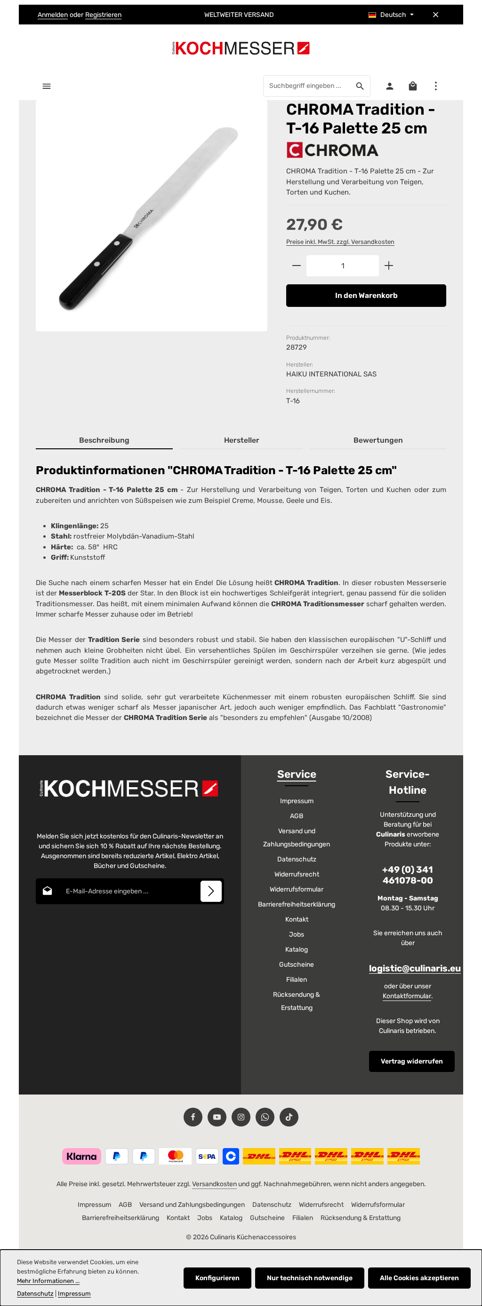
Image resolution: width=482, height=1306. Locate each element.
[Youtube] (217, 1117)
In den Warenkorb (366, 295)
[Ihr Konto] (389, 85)
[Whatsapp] (265, 1117)
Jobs (296, 934)
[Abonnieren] (211, 891)
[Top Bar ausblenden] (435, 15)
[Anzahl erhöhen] (389, 266)
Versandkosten (214, 1184)
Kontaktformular (407, 996)
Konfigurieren (217, 1278)
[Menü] (46, 85)
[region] (151, 224)
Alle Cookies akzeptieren (419, 1278)
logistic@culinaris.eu (415, 968)
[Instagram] (241, 1117)
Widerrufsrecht (296, 874)
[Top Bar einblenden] (435, 85)
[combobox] (307, 86)
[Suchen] (360, 86)
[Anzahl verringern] (296, 266)
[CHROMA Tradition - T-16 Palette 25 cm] (151, 215)
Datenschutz (296, 859)
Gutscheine (296, 965)
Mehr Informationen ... (48, 1280)
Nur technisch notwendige (310, 1278)
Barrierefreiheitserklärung (296, 904)
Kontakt (296, 919)
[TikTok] (289, 1117)
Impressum (296, 801)
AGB (296, 816)
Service (296, 774)
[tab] (104, 440)
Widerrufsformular (296, 889)
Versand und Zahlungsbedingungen (296, 837)
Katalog (296, 950)
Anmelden (53, 15)
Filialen (296, 980)
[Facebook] (193, 1117)
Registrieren (103, 15)
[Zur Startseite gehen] (241, 48)
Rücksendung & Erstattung (296, 1001)
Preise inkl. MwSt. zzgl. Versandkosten (340, 241)
